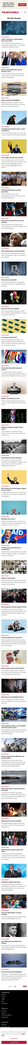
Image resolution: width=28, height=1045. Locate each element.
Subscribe (22, 4)
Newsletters (4, 1003)
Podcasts (3, 994)
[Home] (10, 12)
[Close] (26, 1029)
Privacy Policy (4, 1017)
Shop (2, 1001)
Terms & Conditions (6, 1015)
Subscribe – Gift (5, 1027)
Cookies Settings (14, 1038)
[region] (14, 1036)
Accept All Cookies (14, 1042)
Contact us (4, 1011)
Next (24, 986)
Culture (3, 997)
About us (3, 1013)
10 (15, 986)
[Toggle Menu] (25, 12)
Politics (3, 999)
